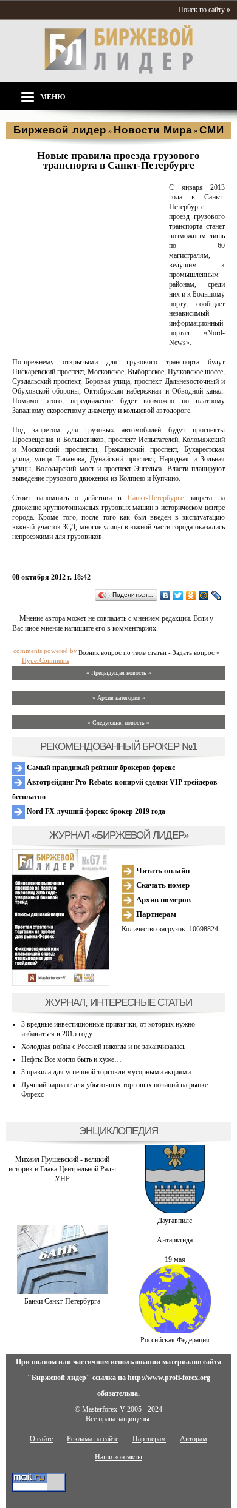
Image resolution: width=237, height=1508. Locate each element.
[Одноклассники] (191, 595)
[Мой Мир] (203, 595)
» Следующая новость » (118, 722)
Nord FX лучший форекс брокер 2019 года (95, 811)
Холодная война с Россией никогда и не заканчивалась (103, 1046)
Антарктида (175, 1240)
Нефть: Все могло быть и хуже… (71, 1059)
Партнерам (155, 914)
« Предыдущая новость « (118, 672)
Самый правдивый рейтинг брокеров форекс (100, 767)
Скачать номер (162, 885)
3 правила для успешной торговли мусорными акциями (106, 1072)
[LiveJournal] (216, 595)
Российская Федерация (175, 1340)
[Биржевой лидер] (118, 71)
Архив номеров (162, 899)
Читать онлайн (162, 870)
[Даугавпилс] (175, 1211)
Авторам (193, 1439)
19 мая (175, 1259)
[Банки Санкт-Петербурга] (62, 1291)
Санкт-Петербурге (156, 498)
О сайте (41, 1439)
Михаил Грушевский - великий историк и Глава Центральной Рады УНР (62, 1169)
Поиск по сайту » (204, 9)
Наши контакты (118, 1457)
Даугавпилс (174, 1220)
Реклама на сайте (92, 1439)
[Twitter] (178, 595)
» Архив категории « (118, 697)
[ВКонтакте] (165, 595)
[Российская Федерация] (175, 1330)
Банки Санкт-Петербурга (62, 1301)
